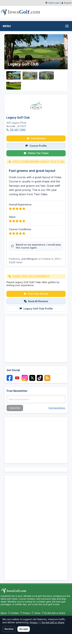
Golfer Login (53, 3)
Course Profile (38, 145)
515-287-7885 (18, 129)
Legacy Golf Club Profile (38, 308)
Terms (37, 612)
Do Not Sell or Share (54, 612)
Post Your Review (38, 293)
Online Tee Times (38, 153)
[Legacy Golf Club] (13, 75)
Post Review (38, 138)
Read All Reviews (38, 301)
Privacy (26, 612)
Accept (23, 628)
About (4, 612)
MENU (7, 26)
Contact (15, 612)
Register (67, 3)
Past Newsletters (56, 408)
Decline (9, 628)
